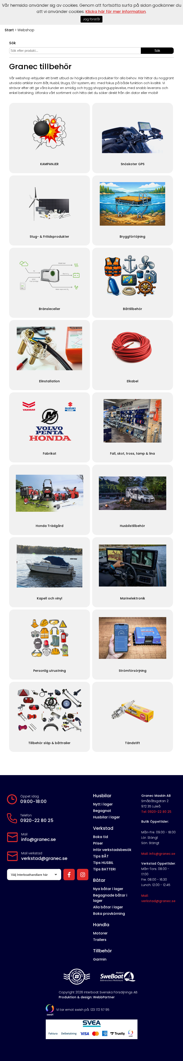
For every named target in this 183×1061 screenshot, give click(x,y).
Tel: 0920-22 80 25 (156, 811)
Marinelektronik (132, 598)
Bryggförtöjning (132, 237)
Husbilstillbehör (132, 526)
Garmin (99, 959)
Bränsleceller (49, 309)
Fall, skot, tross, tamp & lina (132, 453)
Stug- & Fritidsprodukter (49, 237)
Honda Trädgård (49, 526)
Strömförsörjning (132, 671)
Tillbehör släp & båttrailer (49, 743)
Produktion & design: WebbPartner (87, 997)
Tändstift (132, 743)
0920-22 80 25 (36, 820)
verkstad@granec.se (44, 858)
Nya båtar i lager (108, 888)
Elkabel (132, 381)
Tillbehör (102, 950)
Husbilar (102, 795)
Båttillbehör (132, 309)
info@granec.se (38, 839)
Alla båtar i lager (108, 907)
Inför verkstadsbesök (112, 849)
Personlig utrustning (49, 671)
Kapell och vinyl (49, 598)
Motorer (100, 933)
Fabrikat (49, 453)
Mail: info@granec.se (158, 853)
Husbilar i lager (106, 817)
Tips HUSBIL (103, 862)
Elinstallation (49, 381)
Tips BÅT (101, 856)
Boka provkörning (109, 913)
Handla (101, 924)
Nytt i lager (103, 804)
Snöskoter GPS (132, 164)
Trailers (99, 939)
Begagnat (102, 810)
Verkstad (103, 828)
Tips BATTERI (104, 869)
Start (9, 30)
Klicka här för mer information (115, 11)
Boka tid (100, 836)
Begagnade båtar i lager (110, 898)
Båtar (99, 880)
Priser (98, 843)
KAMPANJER (49, 164)
